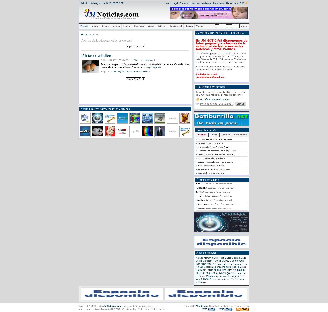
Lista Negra (218, 3)
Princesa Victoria (227, 276)
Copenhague (237, 260)
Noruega (224, 273)
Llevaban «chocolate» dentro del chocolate (215, 162)
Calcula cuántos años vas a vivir (218, 184)
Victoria (240, 279)
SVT (214, 279)
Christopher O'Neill (212, 261)
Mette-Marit (212, 273)
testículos (145, 72)
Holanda (217, 267)
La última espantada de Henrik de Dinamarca (216, 155)
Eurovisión (222, 264)
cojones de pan (125, 72)
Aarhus (199, 257)
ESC (213, 264)
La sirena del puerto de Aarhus (210, 143)
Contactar (184, 3)
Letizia (210, 270)
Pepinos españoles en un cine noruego (214, 169)
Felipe (244, 264)
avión (216, 258)
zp (204, 282)
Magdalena (239, 269)
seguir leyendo (153, 67)
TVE (233, 279)
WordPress (202, 306)
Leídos (214, 135)
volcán (199, 282)
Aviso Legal (172, 3)
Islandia (235, 267)
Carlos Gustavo (232, 257)
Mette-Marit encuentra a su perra (211, 173)
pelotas (137, 72)
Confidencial (176, 26)
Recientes (202, 135)
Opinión (189, 26)
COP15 (225, 261)
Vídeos (199, 26)
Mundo (95, 26)
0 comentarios (147, 60)
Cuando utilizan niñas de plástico (211, 158)
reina (237, 276)
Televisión (221, 279)
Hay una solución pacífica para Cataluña (214, 147)
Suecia (206, 279)
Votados (226, 135)
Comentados (240, 135)
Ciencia (105, 26)
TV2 (228, 279)
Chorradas (139, 26)
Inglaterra (226, 267)
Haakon (209, 267)
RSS (242, 3)
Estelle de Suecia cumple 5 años (211, 166)
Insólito (126, 26)
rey (242, 276)
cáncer (114, 72)
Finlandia (200, 267)
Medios (116, 26)
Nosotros (195, 3)
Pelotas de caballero (96, 55)
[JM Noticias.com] (111, 14)
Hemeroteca (232, 3)
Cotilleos (162, 26)
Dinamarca (203, 264)
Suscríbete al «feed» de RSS (215, 99)
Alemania (208, 257)
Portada (84, 26)
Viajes (151, 26)
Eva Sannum (234, 264)
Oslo (232, 273)
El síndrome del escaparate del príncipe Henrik (217, 151)
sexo (198, 279)
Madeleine (206, 3)
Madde (217, 269)
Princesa (241, 273)
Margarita (200, 273)
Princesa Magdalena (207, 276)
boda (221, 257)
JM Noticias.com (112, 306)
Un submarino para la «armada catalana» (215, 139)
